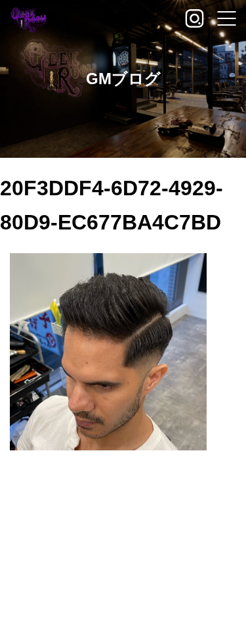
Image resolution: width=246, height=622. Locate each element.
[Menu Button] (226, 19)
